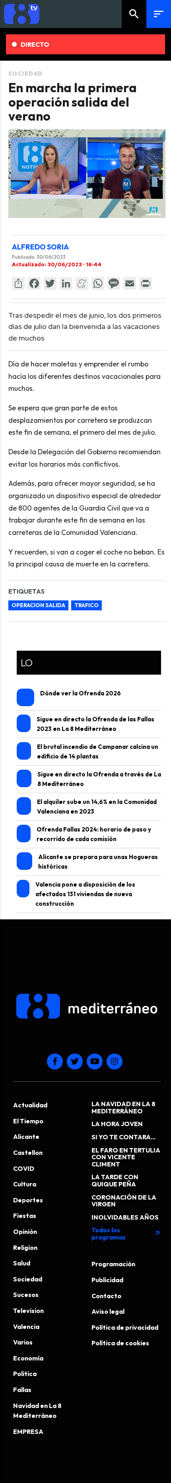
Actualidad (30, 1105)
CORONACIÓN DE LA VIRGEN (123, 1200)
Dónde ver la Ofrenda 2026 (80, 693)
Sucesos (26, 1295)
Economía (28, 1358)
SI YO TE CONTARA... (123, 1137)
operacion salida (38, 605)
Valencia (26, 1327)
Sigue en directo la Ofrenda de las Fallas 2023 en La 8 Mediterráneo (95, 724)
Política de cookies (120, 1343)
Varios (23, 1342)
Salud (21, 1263)
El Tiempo (28, 1121)
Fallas (22, 1390)
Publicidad (107, 1280)
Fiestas (24, 1216)
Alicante (26, 1136)
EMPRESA (28, 1431)
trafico (86, 605)
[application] (86, 173)
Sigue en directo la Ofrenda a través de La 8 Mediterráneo (99, 779)
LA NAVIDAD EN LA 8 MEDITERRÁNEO (123, 1107)
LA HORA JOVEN (117, 1124)
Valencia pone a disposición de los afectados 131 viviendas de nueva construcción (85, 894)
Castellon (28, 1152)
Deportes (28, 1200)
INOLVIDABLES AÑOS (125, 1217)
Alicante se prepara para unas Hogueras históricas (98, 861)
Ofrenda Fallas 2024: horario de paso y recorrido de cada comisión (94, 834)
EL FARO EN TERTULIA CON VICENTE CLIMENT (125, 1157)
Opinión (25, 1232)
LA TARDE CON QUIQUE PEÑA (114, 1180)
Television (28, 1311)
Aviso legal (107, 1311)
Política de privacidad (124, 1327)
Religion (25, 1247)
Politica (25, 1374)
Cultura (24, 1184)
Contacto (106, 1296)
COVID (23, 1168)
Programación (113, 1264)
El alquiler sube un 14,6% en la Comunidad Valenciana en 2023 (97, 806)
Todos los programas (126, 1233)
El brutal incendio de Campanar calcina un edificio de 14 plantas (97, 751)
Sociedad (25, 73)
